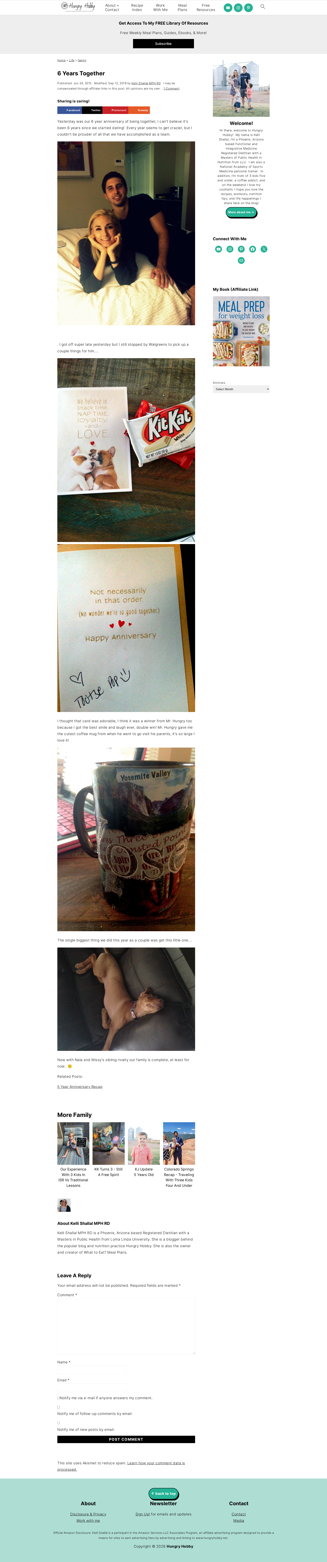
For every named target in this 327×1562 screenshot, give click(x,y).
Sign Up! (142, 1514)
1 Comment (172, 88)
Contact (239, 1514)
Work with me (88, 1520)
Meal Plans (182, 7)
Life (72, 60)
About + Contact (112, 7)
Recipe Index (137, 7)
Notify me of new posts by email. (86, 1429)
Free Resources (206, 7)
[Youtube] (228, 7)
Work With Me (160, 7)
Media (238, 1520)
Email (63, 1380)
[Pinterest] (248, 7)
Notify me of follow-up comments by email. (95, 1413)
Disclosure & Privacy (88, 1514)
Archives (219, 382)
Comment (67, 1295)
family (82, 60)
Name (64, 1362)
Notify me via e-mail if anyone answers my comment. (106, 1398)
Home (61, 60)
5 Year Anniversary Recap (79, 1087)
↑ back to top (163, 1493)
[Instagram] (238, 7)
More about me (239, 212)
